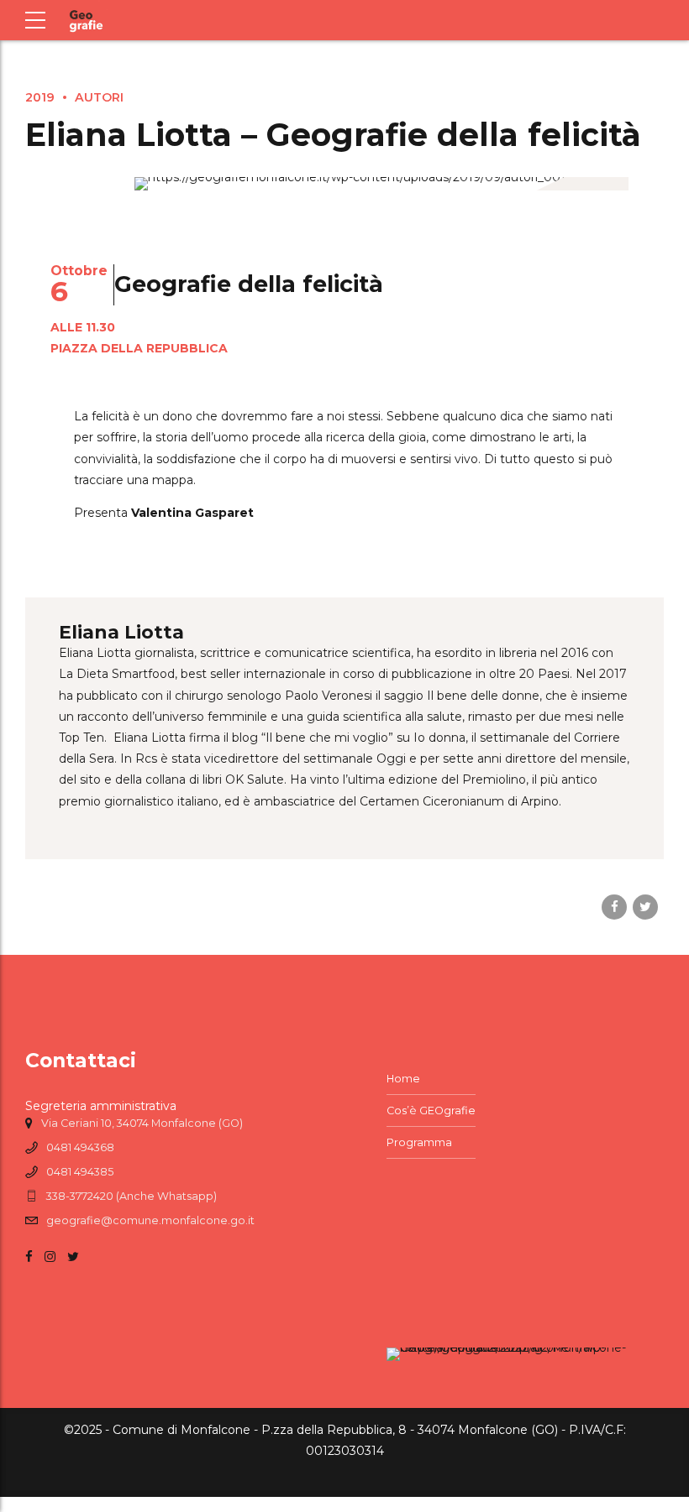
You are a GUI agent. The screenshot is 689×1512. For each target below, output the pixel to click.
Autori (99, 97)
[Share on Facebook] (614, 907)
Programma (419, 1142)
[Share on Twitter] (645, 907)
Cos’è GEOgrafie (431, 1110)
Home (403, 1078)
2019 (40, 97)
